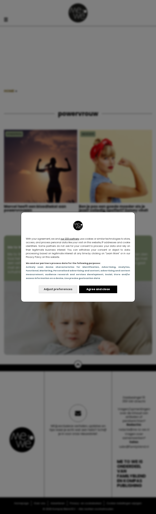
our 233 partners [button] (69, 238)
